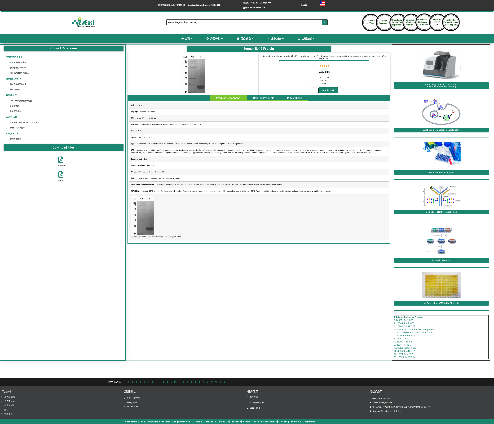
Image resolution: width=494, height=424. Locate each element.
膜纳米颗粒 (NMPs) (18, 68)
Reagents (11, 133)
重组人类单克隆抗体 (18, 84)
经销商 (304, 5)
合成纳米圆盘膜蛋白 (18, 62)
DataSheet (61, 166)
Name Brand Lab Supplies (441, 172)
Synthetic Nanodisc (441, 260)
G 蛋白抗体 (14, 106)
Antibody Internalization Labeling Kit (441, 130)
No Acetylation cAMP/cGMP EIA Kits (441, 303)
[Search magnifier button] (324, 22)
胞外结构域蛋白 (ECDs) (19, 73)
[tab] (228, 98)
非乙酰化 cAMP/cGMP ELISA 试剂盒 (24, 122)
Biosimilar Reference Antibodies (441, 212)
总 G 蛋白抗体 (15, 111)
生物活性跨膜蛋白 (14, 57)
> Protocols (255, 402)
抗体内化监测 (15, 139)
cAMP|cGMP (12, 117)
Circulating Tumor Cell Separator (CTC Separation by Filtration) (441, 85)
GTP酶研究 (11, 95)
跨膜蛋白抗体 (12, 79)
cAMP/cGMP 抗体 (17, 128)
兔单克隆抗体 (15, 89)
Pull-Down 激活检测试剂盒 (21, 101)
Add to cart (328, 90)
